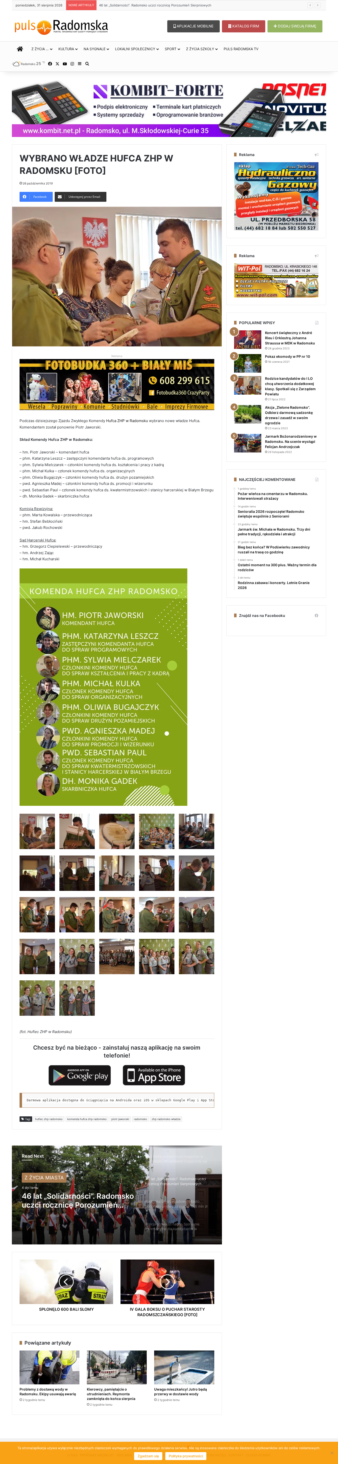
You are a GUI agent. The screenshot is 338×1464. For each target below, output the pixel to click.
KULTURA (66, 49)
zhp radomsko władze (166, 1119)
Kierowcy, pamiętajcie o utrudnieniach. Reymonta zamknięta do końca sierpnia (111, 1394)
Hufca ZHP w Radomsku (127, 420)
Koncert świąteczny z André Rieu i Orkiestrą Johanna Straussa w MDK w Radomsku (290, 338)
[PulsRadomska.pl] (61, 26)
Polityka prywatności (186, 1456)
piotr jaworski (120, 1119)
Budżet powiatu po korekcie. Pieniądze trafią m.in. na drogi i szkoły (150, 5)
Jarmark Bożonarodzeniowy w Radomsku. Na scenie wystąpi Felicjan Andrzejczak (291, 441)
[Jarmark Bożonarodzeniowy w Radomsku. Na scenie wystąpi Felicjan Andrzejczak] (247, 443)
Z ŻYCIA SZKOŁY (200, 49)
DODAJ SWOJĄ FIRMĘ (296, 26)
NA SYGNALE (94, 49)
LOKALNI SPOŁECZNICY (135, 49)
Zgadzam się (148, 1456)
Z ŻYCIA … (40, 49)
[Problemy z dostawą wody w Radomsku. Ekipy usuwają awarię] (49, 1367)
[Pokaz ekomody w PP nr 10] (247, 363)
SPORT (170, 49)
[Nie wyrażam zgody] (331, 1452)
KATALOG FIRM (245, 26)
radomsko (140, 1119)
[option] (117, 1195)
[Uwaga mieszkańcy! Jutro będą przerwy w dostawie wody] (184, 1367)
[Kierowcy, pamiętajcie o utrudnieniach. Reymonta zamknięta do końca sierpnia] (117, 1367)
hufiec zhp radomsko (49, 1119)
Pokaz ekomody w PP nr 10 (287, 356)
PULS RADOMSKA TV (241, 49)
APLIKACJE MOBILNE (195, 26)
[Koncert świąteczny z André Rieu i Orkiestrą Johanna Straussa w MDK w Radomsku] (247, 339)
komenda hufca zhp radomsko (87, 1119)
